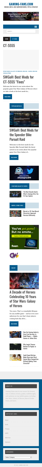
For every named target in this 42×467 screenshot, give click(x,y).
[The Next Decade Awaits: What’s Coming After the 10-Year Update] (15, 196)
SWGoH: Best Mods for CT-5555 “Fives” (18, 79)
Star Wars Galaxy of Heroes (12, 71)
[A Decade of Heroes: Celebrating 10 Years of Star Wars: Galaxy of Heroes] (24, 288)
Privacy (7, 429)
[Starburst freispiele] (14, 258)
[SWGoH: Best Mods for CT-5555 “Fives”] (21, 68)
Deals (6, 424)
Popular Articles (17, 106)
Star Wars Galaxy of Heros (19, 186)
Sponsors (7, 442)
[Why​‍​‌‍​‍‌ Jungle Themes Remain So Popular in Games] (15, 349)
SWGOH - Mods (27, 71)
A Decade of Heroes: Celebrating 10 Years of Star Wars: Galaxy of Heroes (23, 298)
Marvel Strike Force (17, 205)
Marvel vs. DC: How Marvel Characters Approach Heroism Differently (31, 213)
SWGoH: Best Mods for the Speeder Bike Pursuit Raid (24, 134)
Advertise (7, 437)
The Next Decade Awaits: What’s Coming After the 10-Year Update (30, 194)
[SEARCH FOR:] (21, 31)
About (6, 420)
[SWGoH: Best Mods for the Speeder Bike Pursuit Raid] (24, 126)
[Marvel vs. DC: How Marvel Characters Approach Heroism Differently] (15, 215)
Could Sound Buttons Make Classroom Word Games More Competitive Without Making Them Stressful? (30, 359)
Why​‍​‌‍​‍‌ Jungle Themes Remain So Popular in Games (29, 346)
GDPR (6, 433)
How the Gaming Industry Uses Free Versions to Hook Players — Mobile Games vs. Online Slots (30, 335)
